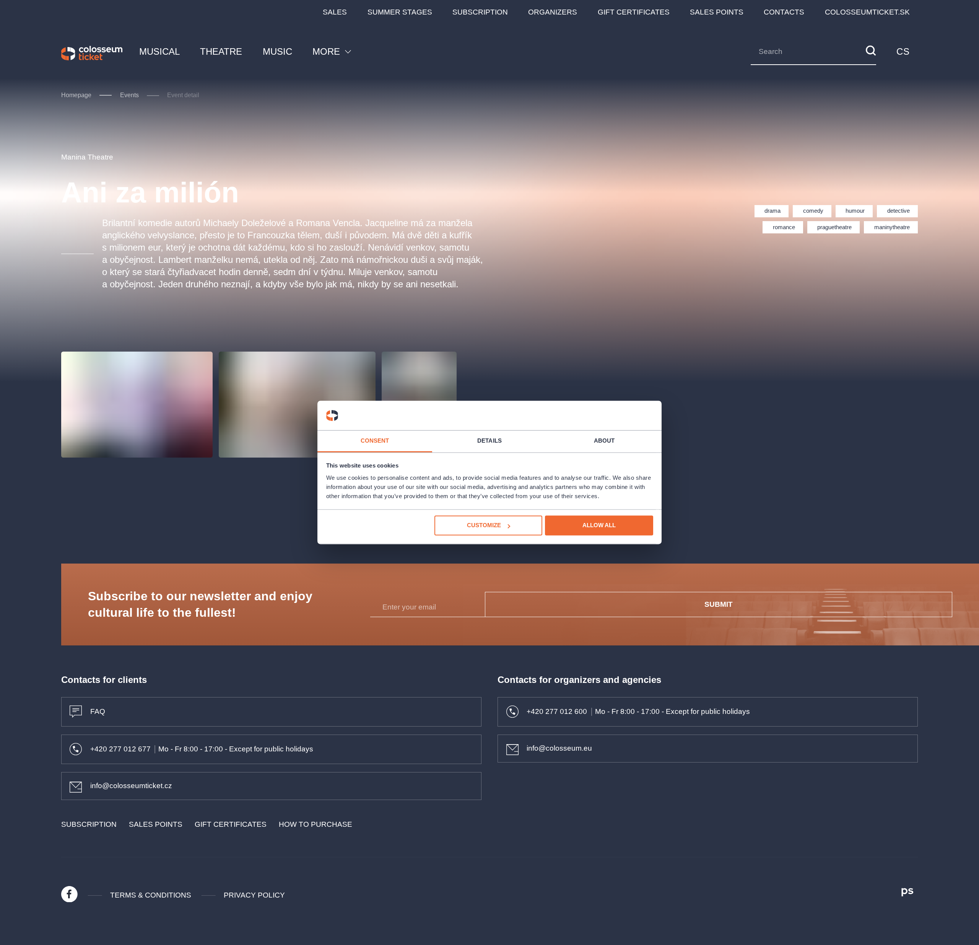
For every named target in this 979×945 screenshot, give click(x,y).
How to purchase (315, 824)
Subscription (480, 12)
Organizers (552, 12)
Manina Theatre (87, 157)
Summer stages (400, 12)
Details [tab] (489, 440)
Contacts (784, 12)
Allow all (599, 525)
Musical (159, 51)
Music (277, 51)
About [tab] (604, 440)
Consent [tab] (375, 440)
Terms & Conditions (150, 895)
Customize (484, 525)
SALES (335, 12)
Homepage (76, 95)
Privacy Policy (254, 895)
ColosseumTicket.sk (867, 12)
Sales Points (716, 12)
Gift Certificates (634, 12)
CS (902, 51)
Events (129, 95)
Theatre (221, 51)
